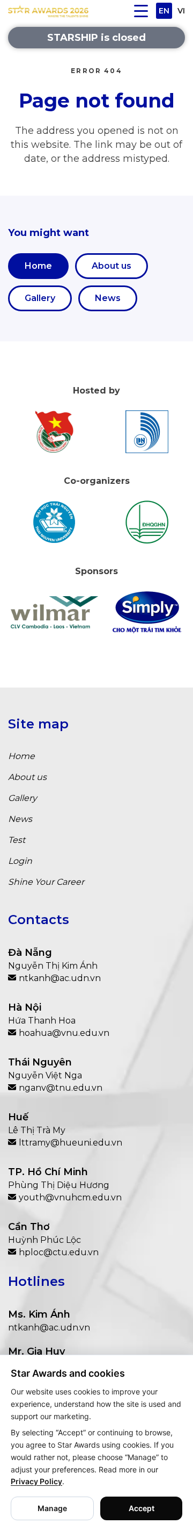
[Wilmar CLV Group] (54, 612)
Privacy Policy (36, 1481)
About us (111, 266)
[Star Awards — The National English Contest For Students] (48, 10)
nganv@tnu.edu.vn (60, 1088)
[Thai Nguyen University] (54, 521)
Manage (52, 1508)
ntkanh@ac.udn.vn (60, 978)
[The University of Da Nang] (147, 431)
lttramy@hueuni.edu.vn (70, 1142)
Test (16, 840)
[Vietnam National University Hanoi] (147, 521)
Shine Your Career (46, 882)
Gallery (40, 298)
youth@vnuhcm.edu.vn (70, 1197)
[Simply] (147, 612)
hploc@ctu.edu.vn (59, 1252)
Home (38, 266)
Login (20, 861)
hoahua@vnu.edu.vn (64, 1033)
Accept (141, 1508)
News (108, 298)
